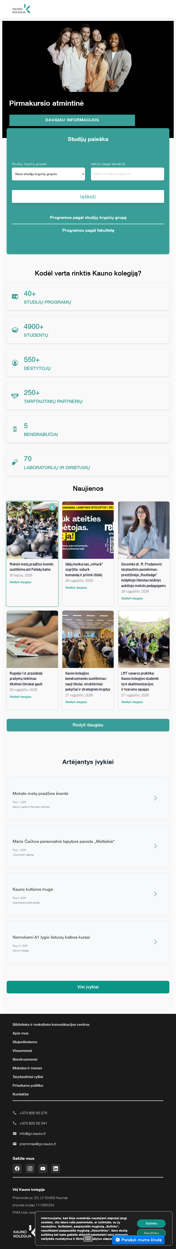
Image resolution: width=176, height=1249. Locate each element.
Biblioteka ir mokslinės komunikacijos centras (51, 1024)
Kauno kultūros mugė (33, 889)
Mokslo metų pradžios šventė (40, 793)
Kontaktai (21, 1094)
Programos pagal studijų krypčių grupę (88, 217)
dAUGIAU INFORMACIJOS (72, 119)
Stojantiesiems (25, 1041)
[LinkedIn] (55, 1168)
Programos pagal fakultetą (88, 230)
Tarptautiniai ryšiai (28, 1076)
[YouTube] (42, 1168)
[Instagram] (30, 1168)
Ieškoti (88, 196)
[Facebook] (17, 1168)
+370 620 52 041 (33, 1123)
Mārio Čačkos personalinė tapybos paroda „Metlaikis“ (64, 841)
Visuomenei (22, 1050)
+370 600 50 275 (33, 1113)
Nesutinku (151, 1233)
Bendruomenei (25, 1059)
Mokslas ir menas (27, 1068)
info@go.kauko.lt (32, 1133)
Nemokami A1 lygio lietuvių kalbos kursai (51, 937)
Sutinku (151, 1223)
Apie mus (20, 1033)
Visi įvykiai (88, 986)
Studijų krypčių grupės (29, 164)
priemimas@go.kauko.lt (37, 1144)
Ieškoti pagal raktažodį (108, 164)
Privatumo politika (28, 1085)
